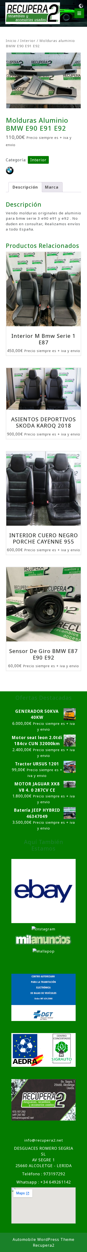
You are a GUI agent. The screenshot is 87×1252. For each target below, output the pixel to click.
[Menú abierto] (79, 13)
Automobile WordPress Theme (43, 1239)
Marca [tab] (51, 187)
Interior (28, 40)
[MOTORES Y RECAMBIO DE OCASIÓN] (43, 890)
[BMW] (10, 170)
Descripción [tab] (25, 187)
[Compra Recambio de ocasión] (44, 950)
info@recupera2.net (43, 1140)
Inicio (11, 40)
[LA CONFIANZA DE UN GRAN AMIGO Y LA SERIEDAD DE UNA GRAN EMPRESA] (43, 939)
